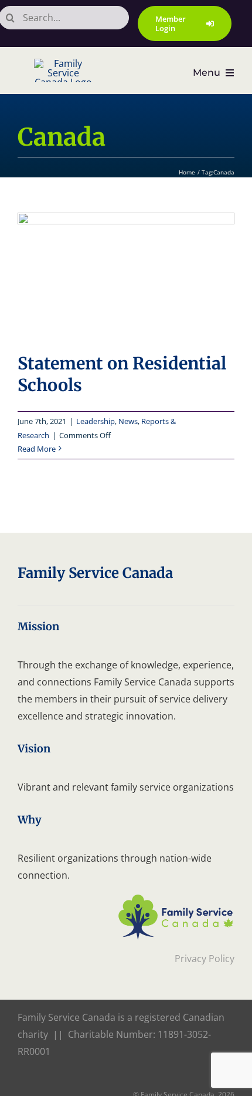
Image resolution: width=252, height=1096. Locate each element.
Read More (37, 448)
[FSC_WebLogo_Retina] (175, 898)
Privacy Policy (204, 958)
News (128, 421)
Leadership (95, 421)
